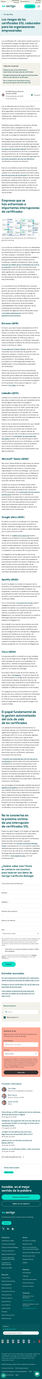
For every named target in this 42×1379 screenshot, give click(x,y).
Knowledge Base (6, 1284)
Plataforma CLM (27, 1244)
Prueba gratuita (38, 1)
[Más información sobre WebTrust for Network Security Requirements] (2, 1341)
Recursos (5, 1275)
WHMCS (25, 1263)
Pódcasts (4, 1311)
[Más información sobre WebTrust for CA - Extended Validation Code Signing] (18, 1341)
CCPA (30, 1371)
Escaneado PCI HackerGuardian (6, 1263)
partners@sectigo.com (29, 1308)
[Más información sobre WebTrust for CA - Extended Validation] (13, 1341)
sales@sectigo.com (28, 1300)
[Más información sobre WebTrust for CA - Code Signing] (29, 1341)
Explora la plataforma (21, 1197)
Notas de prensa (7, 1288)
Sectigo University (28, 1259)
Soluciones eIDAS (7, 1268)
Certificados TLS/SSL (8, 1240)
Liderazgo (25, 1276)
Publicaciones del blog (8, 1281)
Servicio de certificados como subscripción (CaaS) (30, 1248)
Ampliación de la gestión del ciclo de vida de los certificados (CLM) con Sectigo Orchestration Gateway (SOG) (21, 1123)
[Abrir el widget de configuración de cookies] (3, 1375)
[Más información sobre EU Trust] (34, 1341)
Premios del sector (28, 1283)
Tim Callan (12, 1088)
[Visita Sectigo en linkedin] (8, 1228)
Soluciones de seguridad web (31, 1252)
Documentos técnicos (8, 1291)
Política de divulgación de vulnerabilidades (14, 1371)
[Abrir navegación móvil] (39, 6)
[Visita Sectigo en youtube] (12, 1228)
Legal (16, 1375)
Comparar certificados (8, 1244)
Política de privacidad (21, 1368)
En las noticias (6, 1278)
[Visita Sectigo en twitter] (3, 1228)
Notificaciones (6, 1308)
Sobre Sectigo (27, 1272)
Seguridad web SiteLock (9, 1254)
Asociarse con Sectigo (29, 1240)
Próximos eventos (7, 1298)
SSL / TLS (8, 1172)
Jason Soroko (13, 1102)
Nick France (12, 91)
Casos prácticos (7, 1295)
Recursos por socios (29, 1256)
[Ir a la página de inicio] (8, 6)
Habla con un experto (21, 1204)
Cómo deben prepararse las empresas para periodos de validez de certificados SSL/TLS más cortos (18, 993)
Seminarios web (6, 1318)
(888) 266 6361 (10, 1329)
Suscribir (6, 1223)
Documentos (24, 1)
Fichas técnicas (6, 1301)
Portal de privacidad (8, 1375)
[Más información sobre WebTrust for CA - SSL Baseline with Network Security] (24, 1341)
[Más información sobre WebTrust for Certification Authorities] (8, 1341)
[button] (37, 1374)
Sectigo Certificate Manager (10, 1247)
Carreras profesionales (29, 1279)
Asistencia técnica (15, 1)
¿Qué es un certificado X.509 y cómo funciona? (21, 1149)
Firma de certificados (8, 1251)
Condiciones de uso (8, 1368)
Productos (5, 1237)
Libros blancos (6, 1305)
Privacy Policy (14, 1065)
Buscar (3, 1)
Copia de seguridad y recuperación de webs (8, 1258)
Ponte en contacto (28, 1286)
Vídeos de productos (8, 1315)
